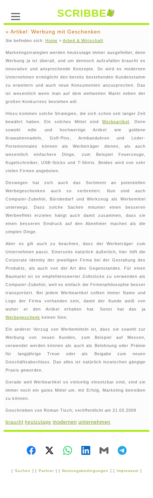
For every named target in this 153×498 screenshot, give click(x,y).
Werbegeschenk (23, 317)
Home (51, 40)
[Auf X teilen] (49, 451)
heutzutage (38, 422)
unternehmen (94, 422)
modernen (65, 422)
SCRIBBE (82, 13)
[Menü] (15, 15)
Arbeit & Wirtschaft (83, 40)
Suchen (22, 471)
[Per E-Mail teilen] (104, 451)
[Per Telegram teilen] (122, 451)
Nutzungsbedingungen (85, 471)
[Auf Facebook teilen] (31, 451)
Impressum (128, 471)
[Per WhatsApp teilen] (67, 451)
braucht (14, 422)
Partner (46, 471)
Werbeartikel (115, 121)
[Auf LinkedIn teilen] (86, 451)
